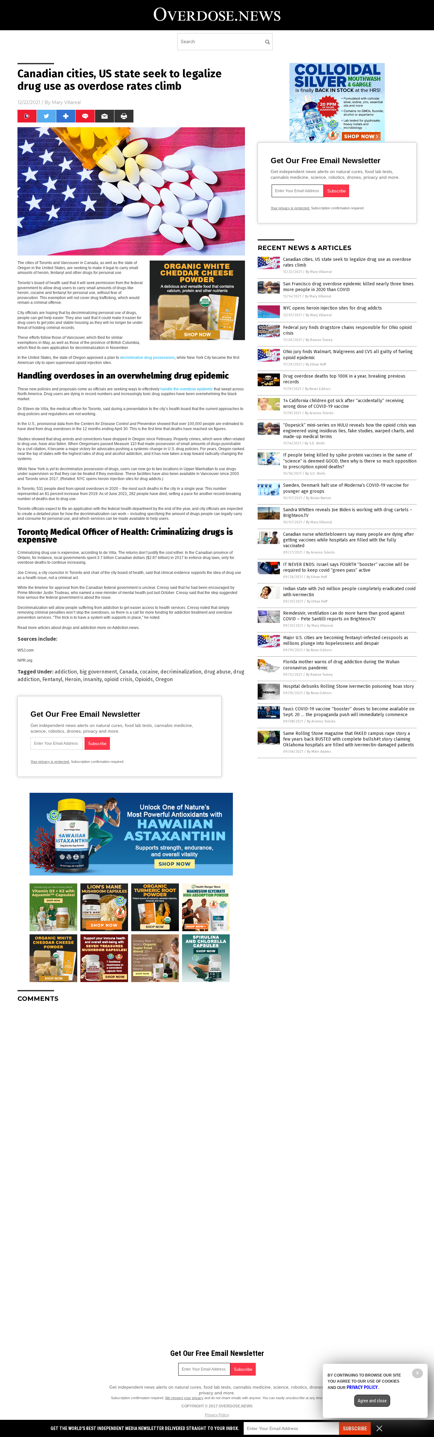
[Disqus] (131, 1087)
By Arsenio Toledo (319, 413)
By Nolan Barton (318, 498)
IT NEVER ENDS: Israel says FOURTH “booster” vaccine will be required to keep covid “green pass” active (346, 567)
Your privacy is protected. (50, 762)
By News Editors (317, 389)
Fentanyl (52, 679)
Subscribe (355, 1429)
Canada (128, 672)
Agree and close (372, 1400)
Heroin (73, 679)
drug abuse (217, 672)
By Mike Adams (319, 752)
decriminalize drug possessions (147, 357)
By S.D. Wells (315, 443)
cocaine (149, 672)
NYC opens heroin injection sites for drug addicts (332, 308)
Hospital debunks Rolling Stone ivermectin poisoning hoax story (348, 686)
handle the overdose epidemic (186, 389)
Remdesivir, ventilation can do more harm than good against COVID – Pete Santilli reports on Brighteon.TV (343, 616)
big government (98, 672)
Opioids (144, 679)
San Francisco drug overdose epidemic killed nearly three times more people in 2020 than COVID (348, 286)
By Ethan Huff (316, 364)
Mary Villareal (66, 102)
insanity (92, 679)
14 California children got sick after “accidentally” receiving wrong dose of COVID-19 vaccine (343, 403)
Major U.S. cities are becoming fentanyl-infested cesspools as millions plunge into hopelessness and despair (345, 640)
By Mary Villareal (319, 272)
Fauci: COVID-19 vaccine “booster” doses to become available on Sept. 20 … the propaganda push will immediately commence (348, 711)
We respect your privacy (184, 1398)
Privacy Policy (217, 1415)
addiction (66, 672)
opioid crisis (118, 679)
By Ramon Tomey (319, 340)
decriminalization (180, 672)
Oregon (164, 679)
